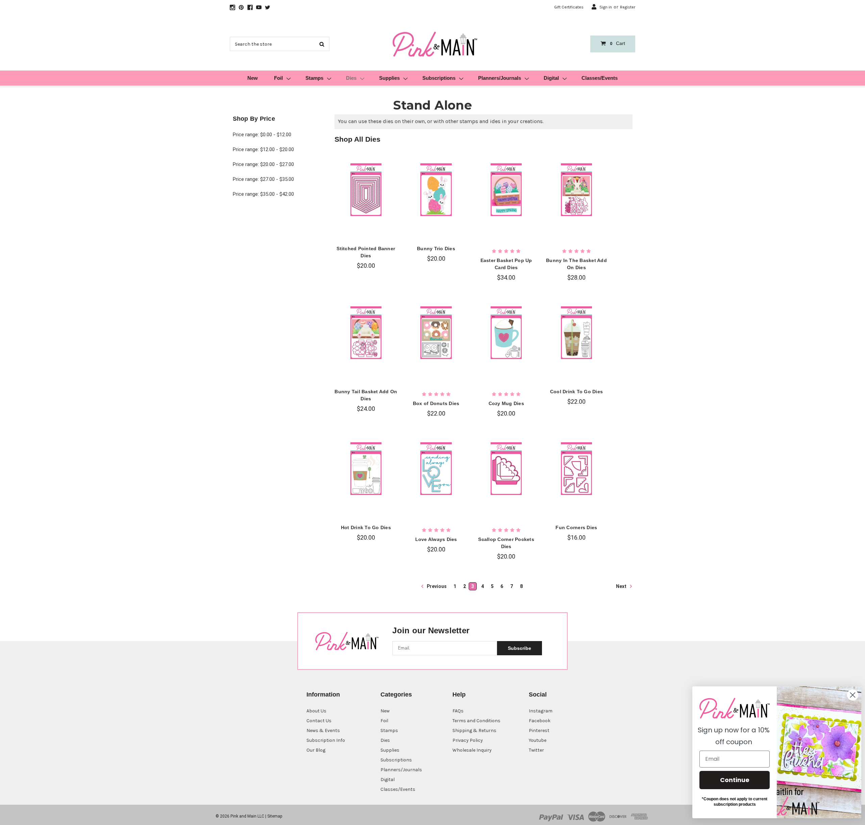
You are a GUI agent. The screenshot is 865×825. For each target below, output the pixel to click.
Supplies (389, 78)
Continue (731, 780)
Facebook (539, 721)
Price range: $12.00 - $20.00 (263, 149)
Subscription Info (325, 740)
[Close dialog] (850, 695)
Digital (551, 78)
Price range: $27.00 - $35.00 (263, 179)
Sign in (605, 7)
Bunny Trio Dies (436, 248)
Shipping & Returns (474, 730)
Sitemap (274, 816)
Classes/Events (600, 78)
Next (621, 586)
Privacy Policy (467, 740)
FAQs (458, 711)
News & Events (323, 730)
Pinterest (539, 730)
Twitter (536, 750)
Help (459, 694)
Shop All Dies (357, 139)
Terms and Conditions (476, 721)
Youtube (537, 740)
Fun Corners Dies (576, 527)
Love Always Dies (436, 539)
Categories (396, 694)
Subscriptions (438, 78)
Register (627, 7)
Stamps (314, 78)
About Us (316, 711)
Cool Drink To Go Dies (576, 391)
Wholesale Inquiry (472, 750)
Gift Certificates (569, 7)
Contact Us (318, 721)
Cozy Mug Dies (506, 403)
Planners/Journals (499, 78)
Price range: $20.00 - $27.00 (263, 164)
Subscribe (519, 648)
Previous (436, 586)
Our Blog (315, 750)
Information (323, 694)
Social (538, 694)
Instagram (540, 711)
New (252, 78)
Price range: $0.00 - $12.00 (262, 135)
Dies (351, 78)
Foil (278, 78)
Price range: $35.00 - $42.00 (263, 194)
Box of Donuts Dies (436, 403)
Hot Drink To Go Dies (366, 527)
